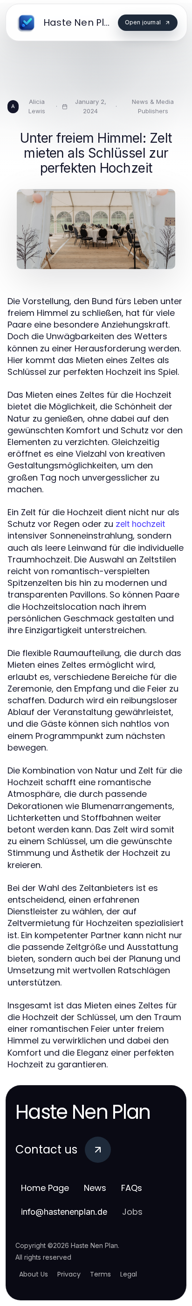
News (95, 1188)
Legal (128, 1274)
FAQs (131, 1188)
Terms (100, 1274)
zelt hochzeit (140, 524)
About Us (33, 1274)
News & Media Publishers (153, 106)
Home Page (45, 1188)
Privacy (69, 1274)
